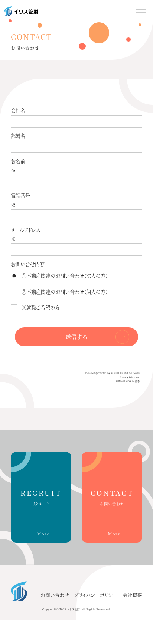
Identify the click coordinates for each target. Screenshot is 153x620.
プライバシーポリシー (95, 595)
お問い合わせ (54, 595)
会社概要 (132, 595)
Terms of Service (124, 381)
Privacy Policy (127, 376)
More (43, 533)
